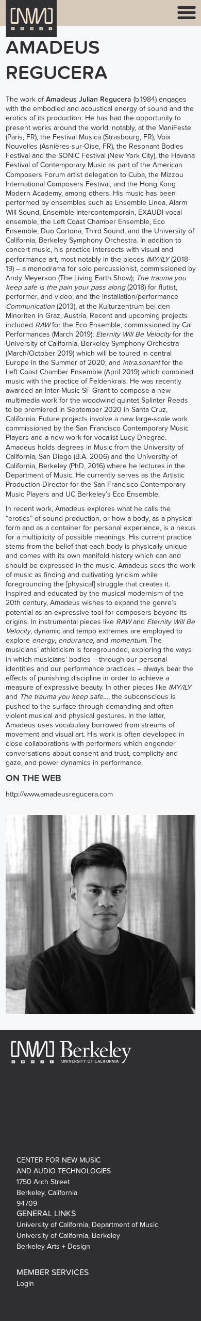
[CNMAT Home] (31, 25)
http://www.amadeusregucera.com (59, 794)
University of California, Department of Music (87, 1224)
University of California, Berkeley (68, 1235)
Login (25, 1283)
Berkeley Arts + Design (53, 1246)
